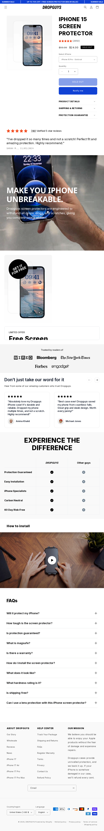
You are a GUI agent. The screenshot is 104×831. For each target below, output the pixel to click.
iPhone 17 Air (13, 765)
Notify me (78, 90)
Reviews (11, 747)
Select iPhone (65, 54)
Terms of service (90, 822)
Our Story (11, 734)
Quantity (62, 66)
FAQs (39, 747)
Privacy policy (75, 822)
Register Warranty (46, 753)
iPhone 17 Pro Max (16, 777)
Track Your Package (47, 734)
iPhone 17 (11, 759)
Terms (40, 759)
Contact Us (42, 771)
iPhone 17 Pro (13, 771)
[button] (6, 7)
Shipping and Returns (47, 740)
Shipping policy (90, 825)
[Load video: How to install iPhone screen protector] (52, 560)
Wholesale (12, 740)
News (9, 753)
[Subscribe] (73, 788)
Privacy (40, 765)
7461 (33, 130)
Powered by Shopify (43, 822)
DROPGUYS (30, 822)
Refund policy (60, 822)
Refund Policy (44, 777)
